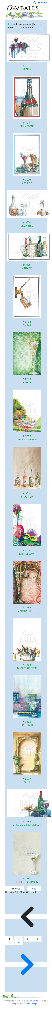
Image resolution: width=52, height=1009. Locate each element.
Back (12, 24)
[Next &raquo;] (27, 964)
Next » (34, 888)
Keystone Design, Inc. (31, 1004)
